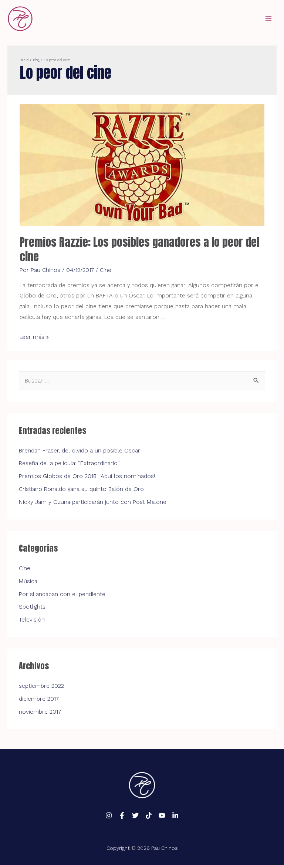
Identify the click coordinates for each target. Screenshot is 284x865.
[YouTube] (162, 815)
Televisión (32, 619)
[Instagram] (108, 815)
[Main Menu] (269, 18)
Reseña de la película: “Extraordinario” (69, 463)
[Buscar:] (142, 380)
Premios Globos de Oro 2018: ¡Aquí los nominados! (87, 476)
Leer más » (34, 337)
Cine (105, 270)
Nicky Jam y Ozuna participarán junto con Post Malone (92, 502)
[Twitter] (135, 815)
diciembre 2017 (39, 699)
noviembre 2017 (40, 712)
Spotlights (32, 606)
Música (28, 581)
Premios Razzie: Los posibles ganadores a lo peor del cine (139, 249)
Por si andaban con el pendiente (62, 594)
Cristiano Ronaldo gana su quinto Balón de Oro (81, 489)
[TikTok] (148, 815)
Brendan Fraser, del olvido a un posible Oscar (79, 450)
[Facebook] (122, 815)
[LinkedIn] (175, 815)
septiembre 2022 (41, 686)
